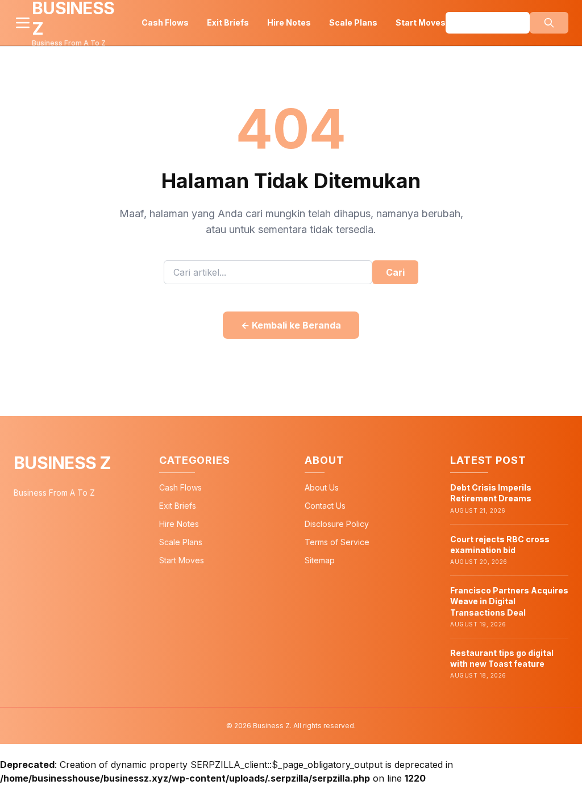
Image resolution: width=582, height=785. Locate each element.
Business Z (62, 462)
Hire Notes (289, 22)
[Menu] (23, 23)
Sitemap (320, 560)
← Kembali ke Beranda (291, 325)
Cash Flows (165, 22)
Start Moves (421, 22)
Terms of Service (337, 542)
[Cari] (549, 23)
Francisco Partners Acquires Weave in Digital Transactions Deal (509, 601)
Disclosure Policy (337, 524)
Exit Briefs (228, 22)
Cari (395, 272)
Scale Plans (353, 22)
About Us (322, 487)
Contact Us (325, 505)
